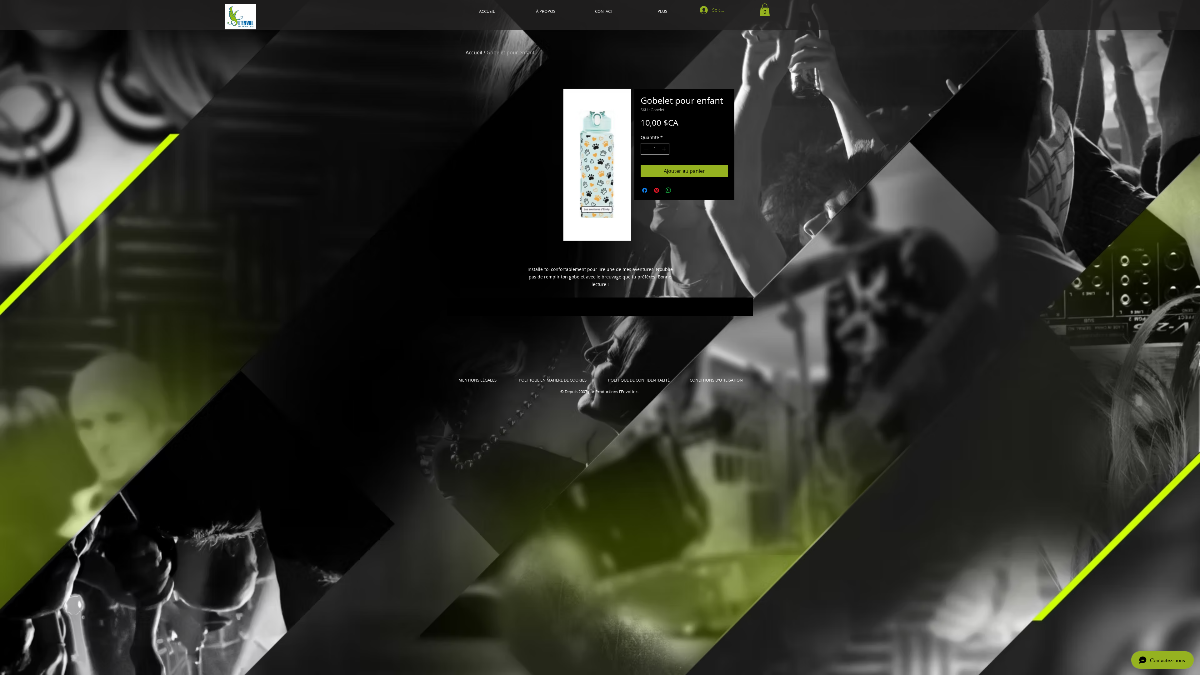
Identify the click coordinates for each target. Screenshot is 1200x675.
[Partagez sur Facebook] (644, 190)
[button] (764, 9)
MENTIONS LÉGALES (477, 380)
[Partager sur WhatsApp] (668, 190)
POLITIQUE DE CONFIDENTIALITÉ (639, 380)
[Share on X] (680, 190)
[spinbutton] (655, 148)
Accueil (474, 52)
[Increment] (664, 148)
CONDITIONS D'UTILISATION (716, 380)
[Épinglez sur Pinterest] (656, 190)
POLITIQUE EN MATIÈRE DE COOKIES (553, 380)
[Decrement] (645, 148)
